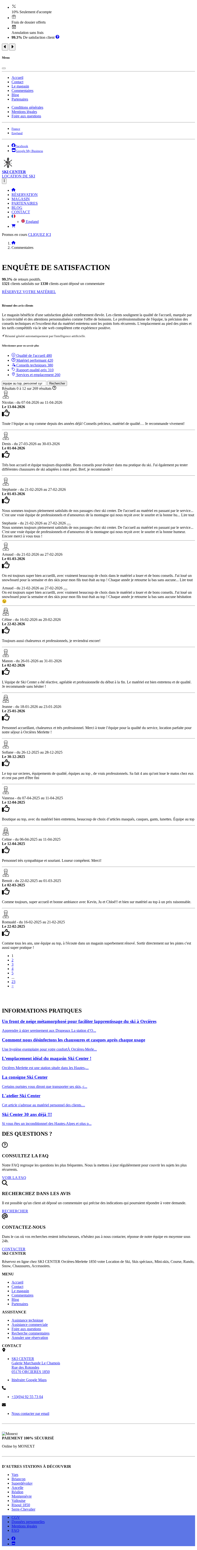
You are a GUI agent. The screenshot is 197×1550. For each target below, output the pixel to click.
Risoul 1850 (21, 1505)
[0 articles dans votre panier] (13, 226)
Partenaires (20, 99)
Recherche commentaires (30, 1333)
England (32, 222)
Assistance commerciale (30, 1325)
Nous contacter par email (30, 1413)
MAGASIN (21, 199)
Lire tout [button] (187, 515)
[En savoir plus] (57, 37)
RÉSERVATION (25, 195)
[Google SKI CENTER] (13, 1544)
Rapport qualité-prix (34, 370)
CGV (16, 1517)
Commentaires (22, 90)
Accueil (17, 78)
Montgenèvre (22, 1496)
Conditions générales (27, 107)
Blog (15, 95)
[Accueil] (13, 190)
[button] (13, 217)
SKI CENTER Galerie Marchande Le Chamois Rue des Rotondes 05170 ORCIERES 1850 (36, 1365)
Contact (17, 82)
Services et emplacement (37, 375)
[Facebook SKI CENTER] (13, 1539)
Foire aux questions (26, 116)
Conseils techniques (34, 365)
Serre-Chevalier (23, 1509)
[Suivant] (12, 47)
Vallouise (18, 1501)
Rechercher (57, 383)
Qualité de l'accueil (33, 355)
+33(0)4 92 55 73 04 (27, 1397)
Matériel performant (34, 360)
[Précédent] (5, 47)
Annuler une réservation (30, 1338)
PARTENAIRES (25, 203)
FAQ (15, 1530)
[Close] (4, 68)
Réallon (17, 1492)
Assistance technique (27, 1320)
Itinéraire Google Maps (29, 1380)
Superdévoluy (22, 1483)
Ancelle (17, 1488)
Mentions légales (24, 112)
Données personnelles (28, 1522)
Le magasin (20, 86)
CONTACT (21, 212)
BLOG (17, 208)
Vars (15, 1475)
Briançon (18, 1479)
